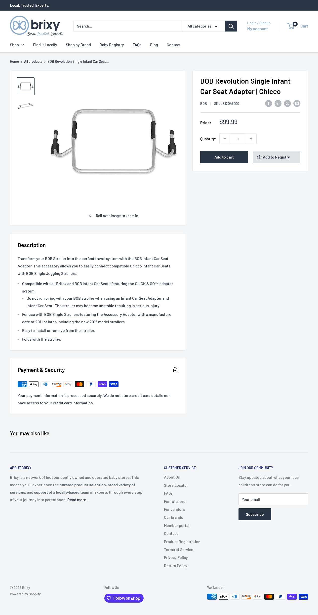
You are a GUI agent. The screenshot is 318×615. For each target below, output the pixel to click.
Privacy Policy (176, 557)
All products (33, 61)
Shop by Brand (78, 44)
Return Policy (175, 565)
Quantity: (208, 138)
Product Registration (182, 541)
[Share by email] (296, 103)
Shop (14, 44)
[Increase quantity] (251, 138)
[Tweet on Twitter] (287, 103)
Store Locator (176, 485)
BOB (203, 103)
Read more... (78, 499)
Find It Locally (45, 44)
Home (14, 61)
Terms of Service (178, 549)
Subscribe (255, 514)
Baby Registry (112, 44)
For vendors (174, 509)
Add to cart (224, 157)
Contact (174, 44)
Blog (154, 44)
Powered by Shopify (25, 594)
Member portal (176, 525)
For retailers (174, 501)
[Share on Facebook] (268, 103)
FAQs (137, 44)
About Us (172, 477)
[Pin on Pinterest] (278, 103)
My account (257, 28)
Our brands (173, 517)
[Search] (231, 26)
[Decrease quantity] (225, 138)
